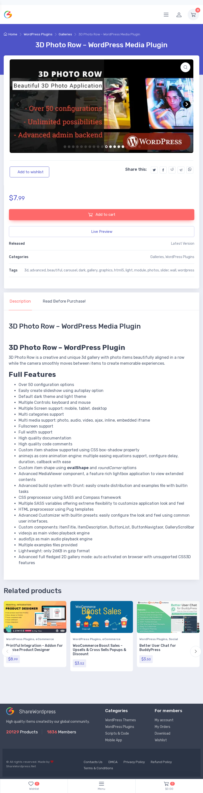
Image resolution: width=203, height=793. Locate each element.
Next (195, 651)
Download (162, 733)
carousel (70, 270)
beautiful (54, 270)
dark (82, 270)
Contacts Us (93, 762)
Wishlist (161, 740)
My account (164, 720)
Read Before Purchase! (64, 301)
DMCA (113, 762)
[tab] (20, 301)
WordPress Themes (120, 720)
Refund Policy (161, 762)
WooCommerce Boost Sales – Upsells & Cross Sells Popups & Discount (99, 650)
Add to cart (105, 214)
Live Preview (101, 231)
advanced (38, 270)
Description (20, 301)
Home (12, 34)
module (140, 270)
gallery (92, 270)
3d (26, 270)
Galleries (65, 34)
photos (153, 270)
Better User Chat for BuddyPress (157, 648)
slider (164, 270)
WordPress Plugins (38, 34)
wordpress (186, 270)
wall (173, 270)
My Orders (162, 727)
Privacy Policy (134, 762)
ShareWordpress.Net (21, 766)
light (129, 270)
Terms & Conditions (98, 768)
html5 (119, 270)
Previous (7, 651)
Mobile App (113, 740)
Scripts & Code (117, 733)
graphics (106, 270)
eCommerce (45, 639)
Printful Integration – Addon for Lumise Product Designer (34, 648)
